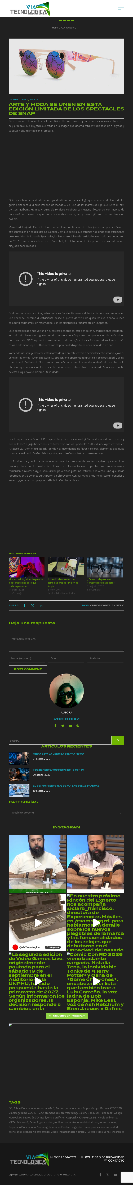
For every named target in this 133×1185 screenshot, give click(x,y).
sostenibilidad (109, 1127)
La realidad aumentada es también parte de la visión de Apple (63, 582)
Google (118, 1113)
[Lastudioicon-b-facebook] (55, 725)
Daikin (82, 1113)
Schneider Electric (59, 1127)
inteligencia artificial (52, 1117)
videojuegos (103, 1132)
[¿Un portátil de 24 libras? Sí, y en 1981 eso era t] (37, 922)
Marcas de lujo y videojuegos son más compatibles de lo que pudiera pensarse (26, 582)
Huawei (13, 1117)
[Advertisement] (66, 165)
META (12, 1122)
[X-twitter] (107, 1174)
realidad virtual (89, 1122)
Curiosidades (67, 27)
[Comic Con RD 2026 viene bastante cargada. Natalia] (95, 981)
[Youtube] (70, 725)
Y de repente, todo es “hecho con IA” (58, 770)
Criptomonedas (50, 1113)
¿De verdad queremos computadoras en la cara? (100, 580)
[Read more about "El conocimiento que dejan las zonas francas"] (19, 790)
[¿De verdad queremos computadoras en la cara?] (105, 567)
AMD (51, 1108)
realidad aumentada (66, 1122)
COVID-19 (34, 1113)
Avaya (95, 1108)
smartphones (92, 1127)
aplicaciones (74, 1108)
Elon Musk (93, 1113)
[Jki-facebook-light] (100, 1174)
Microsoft (22, 1122)
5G (10, 1108)
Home (55, 27)
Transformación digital (72, 1132)
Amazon (42, 1108)
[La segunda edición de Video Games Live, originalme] (37, 981)
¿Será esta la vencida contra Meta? (58, 754)
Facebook (107, 1113)
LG (94, 1117)
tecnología (15, 1132)
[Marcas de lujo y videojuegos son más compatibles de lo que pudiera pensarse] (27, 567)
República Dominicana (22, 1127)
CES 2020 (116, 1108)
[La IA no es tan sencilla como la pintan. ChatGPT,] (95, 864)
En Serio (36, 99)
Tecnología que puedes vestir (40, 1132)
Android (60, 1108)
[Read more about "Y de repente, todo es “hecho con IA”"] (19, 774)
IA (20, 1117)
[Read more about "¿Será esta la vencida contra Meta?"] (19, 758)
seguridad (77, 1127)
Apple (86, 1108)
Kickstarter (85, 1117)
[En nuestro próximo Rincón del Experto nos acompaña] (95, 922)
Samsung (42, 1127)
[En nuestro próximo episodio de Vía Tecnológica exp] (37, 864)
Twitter (90, 1132)
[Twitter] (62, 725)
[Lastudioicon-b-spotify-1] (77, 725)
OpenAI (34, 1122)
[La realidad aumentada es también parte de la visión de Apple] (66, 567)
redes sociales (107, 1122)
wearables (118, 1132)
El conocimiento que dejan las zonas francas (66, 786)
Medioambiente (107, 1117)
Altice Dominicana (25, 1108)
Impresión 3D (30, 1117)
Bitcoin (104, 1108)
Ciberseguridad (18, 1113)
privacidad (46, 1122)
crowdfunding (69, 1113)
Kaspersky (72, 1117)
